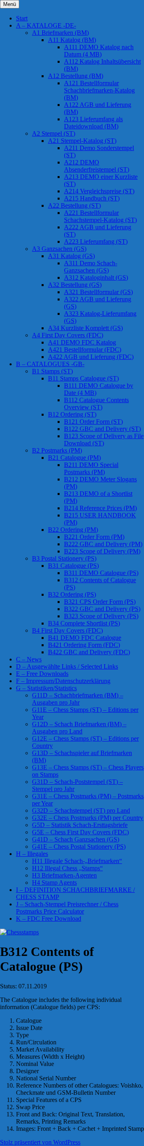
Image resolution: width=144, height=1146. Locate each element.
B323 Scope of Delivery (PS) (101, 616)
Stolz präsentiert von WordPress (40, 1142)
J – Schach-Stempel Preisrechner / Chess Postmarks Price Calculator (67, 908)
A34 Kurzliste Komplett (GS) (85, 328)
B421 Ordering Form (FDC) (84, 644)
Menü (9, 4)
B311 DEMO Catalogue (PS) (101, 572)
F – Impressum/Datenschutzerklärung (63, 680)
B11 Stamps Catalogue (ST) (83, 378)
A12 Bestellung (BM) (75, 75)
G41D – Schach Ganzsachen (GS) (75, 839)
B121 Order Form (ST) (93, 421)
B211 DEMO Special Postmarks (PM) (91, 468)
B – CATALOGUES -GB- (50, 364)
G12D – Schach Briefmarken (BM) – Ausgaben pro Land (79, 728)
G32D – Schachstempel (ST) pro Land (81, 810)
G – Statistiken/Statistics (46, 688)
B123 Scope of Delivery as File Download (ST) (104, 440)
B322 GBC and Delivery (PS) (102, 608)
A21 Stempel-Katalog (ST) (82, 140)
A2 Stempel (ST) (53, 133)
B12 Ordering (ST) (72, 414)
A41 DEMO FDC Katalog (82, 342)
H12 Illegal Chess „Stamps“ (67, 868)
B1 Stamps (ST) (52, 371)
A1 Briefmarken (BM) (60, 32)
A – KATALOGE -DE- (46, 25)
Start (22, 18)
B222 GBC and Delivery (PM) (103, 544)
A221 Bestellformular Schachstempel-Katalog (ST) (100, 216)
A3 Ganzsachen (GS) (59, 248)
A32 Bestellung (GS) (75, 284)
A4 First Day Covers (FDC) (67, 335)
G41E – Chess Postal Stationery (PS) (79, 846)
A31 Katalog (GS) (71, 255)
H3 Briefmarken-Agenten (64, 875)
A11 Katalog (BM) (72, 39)
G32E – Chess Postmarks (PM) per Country (87, 817)
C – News (29, 659)
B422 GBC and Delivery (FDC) (89, 652)
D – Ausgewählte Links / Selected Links (67, 666)
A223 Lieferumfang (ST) (96, 241)
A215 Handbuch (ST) (92, 198)
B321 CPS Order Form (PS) (100, 601)
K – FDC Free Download (48, 918)
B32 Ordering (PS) (72, 594)
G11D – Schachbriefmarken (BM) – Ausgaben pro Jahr (77, 699)
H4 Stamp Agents (54, 882)
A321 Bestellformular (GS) (98, 292)
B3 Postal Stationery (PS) (64, 558)
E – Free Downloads (42, 673)
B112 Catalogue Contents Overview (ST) (96, 404)
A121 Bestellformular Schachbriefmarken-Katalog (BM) (99, 90)
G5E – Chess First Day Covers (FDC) (80, 832)
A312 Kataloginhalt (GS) (96, 277)
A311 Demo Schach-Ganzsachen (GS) (90, 267)
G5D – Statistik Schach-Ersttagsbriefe (80, 824)
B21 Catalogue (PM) (74, 457)
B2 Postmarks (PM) (57, 450)
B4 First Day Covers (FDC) (67, 630)
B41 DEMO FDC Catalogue (84, 637)
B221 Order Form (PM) (94, 536)
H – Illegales (32, 853)
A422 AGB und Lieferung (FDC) (91, 356)
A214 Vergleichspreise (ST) (99, 191)
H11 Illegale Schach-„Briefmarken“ (77, 860)
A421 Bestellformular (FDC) (84, 349)
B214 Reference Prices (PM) (100, 508)
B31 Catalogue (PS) (73, 565)
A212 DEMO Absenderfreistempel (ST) (96, 166)
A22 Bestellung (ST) (74, 205)
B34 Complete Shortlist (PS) (84, 623)
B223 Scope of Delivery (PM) (102, 551)
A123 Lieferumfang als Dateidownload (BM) (93, 123)
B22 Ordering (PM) (73, 529)
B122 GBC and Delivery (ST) (102, 428)
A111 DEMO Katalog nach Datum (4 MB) (99, 51)
